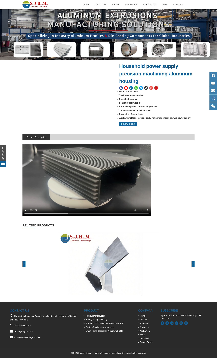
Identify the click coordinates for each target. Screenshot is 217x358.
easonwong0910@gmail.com (27, 337)
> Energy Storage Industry (95, 320)
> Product (142, 320)
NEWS (164, 5)
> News (141, 335)
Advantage (131, 5)
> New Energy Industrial (94, 316)
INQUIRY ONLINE (128, 124)
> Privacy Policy (145, 342)
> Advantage (143, 327)
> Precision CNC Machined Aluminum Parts (103, 323)
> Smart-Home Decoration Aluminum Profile (103, 331)
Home (87, 5)
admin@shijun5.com (23, 332)
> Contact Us (144, 338)
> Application (144, 331)
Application (149, 5)
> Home (141, 316)
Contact (178, 5)
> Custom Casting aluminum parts (99, 327)
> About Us (143, 323)
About (115, 5)
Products (101, 5)
